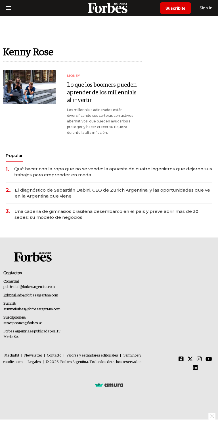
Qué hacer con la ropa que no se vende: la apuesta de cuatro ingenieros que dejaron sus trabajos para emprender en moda (113, 171)
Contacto (54, 355)
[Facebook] (181, 359)
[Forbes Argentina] (109, 8)
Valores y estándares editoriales (92, 355)
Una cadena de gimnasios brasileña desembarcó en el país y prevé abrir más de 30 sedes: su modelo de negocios (106, 214)
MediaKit (11, 355)
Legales (34, 362)
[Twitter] (190, 359)
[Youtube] (209, 359)
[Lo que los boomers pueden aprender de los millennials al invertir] (29, 87)
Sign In (206, 7)
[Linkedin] (195, 368)
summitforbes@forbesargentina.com (31, 309)
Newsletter (33, 355)
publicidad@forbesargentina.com (29, 287)
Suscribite (175, 8)
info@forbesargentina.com (37, 295)
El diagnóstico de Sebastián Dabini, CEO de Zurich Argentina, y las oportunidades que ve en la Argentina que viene (112, 193)
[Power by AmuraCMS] (109, 384)
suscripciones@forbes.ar (22, 323)
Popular (14, 155)
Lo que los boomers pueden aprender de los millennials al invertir (102, 92)
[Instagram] (199, 359)
